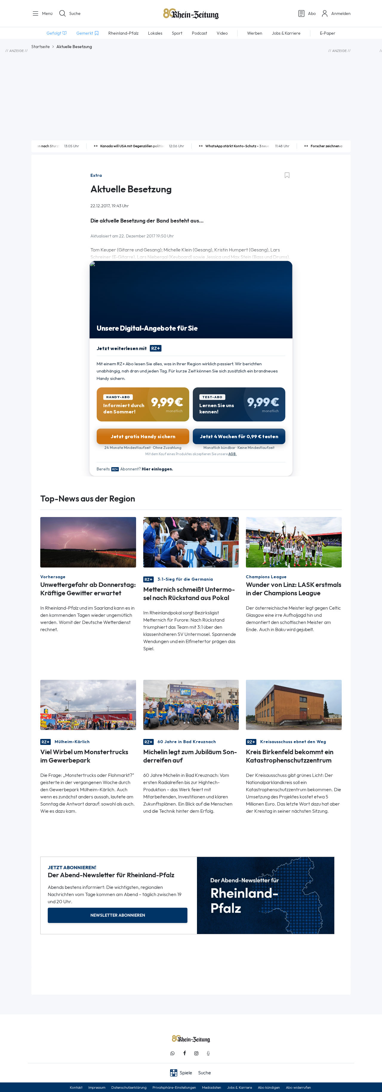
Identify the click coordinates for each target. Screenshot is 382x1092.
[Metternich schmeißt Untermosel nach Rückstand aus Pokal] (191, 542)
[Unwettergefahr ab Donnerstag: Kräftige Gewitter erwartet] (88, 542)
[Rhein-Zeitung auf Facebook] (184, 1053)
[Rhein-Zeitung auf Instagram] (196, 1053)
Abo (312, 13)
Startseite (40, 46)
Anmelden (341, 13)
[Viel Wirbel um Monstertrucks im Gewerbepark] (88, 704)
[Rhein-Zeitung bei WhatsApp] (172, 1053)
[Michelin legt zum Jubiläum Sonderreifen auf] (191, 704)
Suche (75, 13)
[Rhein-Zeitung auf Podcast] (208, 1053)
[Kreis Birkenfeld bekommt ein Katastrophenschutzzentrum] (294, 704)
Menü (46, 13)
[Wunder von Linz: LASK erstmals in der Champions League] (294, 542)
